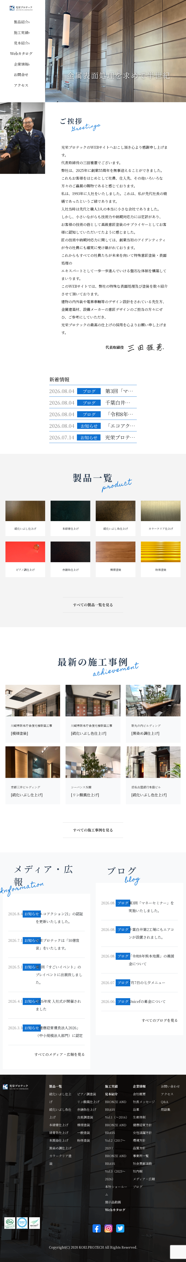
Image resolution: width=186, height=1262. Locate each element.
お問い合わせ (170, 1086)
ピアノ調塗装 (86, 1094)
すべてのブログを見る (160, 1020)
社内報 (137, 1171)
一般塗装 (83, 1132)
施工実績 (111, 1086)
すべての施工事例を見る (93, 830)
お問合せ (21, 74)
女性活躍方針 (142, 1132)
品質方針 (139, 1148)
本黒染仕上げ (58, 1140)
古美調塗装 (85, 1117)
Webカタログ (21, 53)
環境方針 (139, 1140)
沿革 (136, 1109)
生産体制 (139, 1117)
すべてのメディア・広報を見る (59, 1054)
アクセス (21, 85)
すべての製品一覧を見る (93, 604)
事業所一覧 (141, 1155)
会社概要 (139, 1094)
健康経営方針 (142, 1125)
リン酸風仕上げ (88, 1101)
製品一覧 (55, 1086)
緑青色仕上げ (58, 1132)
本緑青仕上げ (58, 1125)
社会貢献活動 (142, 1163)
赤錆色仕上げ (86, 1109)
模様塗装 (83, 1125)
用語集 (165, 1109)
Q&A (164, 1101)
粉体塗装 (83, 1140)
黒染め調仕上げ (60, 1148)
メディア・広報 (144, 1179)
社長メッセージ (144, 1101)
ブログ (137, 1186)
